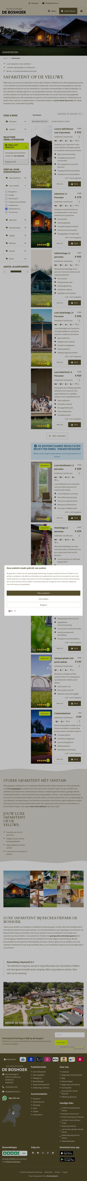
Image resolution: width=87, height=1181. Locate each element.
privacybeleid (25, 584)
